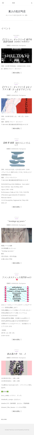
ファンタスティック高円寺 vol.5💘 (16, 278)
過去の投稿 (4, 419)
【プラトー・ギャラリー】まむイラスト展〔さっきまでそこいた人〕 (16, 89)
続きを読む (16, 72)
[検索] (32, 3)
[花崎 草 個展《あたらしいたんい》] (16, 159)
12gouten (23, 45)
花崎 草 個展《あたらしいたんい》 (16, 143)
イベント (16, 83)
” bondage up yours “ (17, 221)
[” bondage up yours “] (16, 235)
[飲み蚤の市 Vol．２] (16, 368)
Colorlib (16, 429)
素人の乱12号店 (17, 11)
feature (16, 35)
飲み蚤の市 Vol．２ (16, 354)
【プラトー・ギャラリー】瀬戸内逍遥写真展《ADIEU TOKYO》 (16, 40)
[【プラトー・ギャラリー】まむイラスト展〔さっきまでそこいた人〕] (16, 105)
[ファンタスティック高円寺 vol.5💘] (16, 294)
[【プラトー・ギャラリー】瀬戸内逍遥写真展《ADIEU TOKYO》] (16, 55)
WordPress (26, 429)
